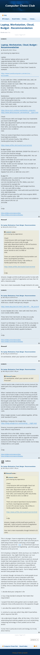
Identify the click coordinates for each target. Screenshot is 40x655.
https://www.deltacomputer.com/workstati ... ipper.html (19, 112)
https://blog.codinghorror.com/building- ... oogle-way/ (19, 423)
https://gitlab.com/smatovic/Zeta (11, 213)
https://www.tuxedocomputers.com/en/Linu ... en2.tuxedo (16, 74)
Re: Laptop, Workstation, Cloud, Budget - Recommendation (18, 225)
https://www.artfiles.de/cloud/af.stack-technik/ (16, 145)
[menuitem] (4, 15)
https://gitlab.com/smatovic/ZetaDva (12, 215)
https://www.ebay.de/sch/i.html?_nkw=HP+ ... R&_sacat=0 (20, 307)
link (20, 545)
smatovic (8, 232)
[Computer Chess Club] (20, 6)
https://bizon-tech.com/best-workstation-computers (18, 110)
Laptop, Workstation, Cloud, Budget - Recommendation (17, 26)
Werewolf (9, 376)
